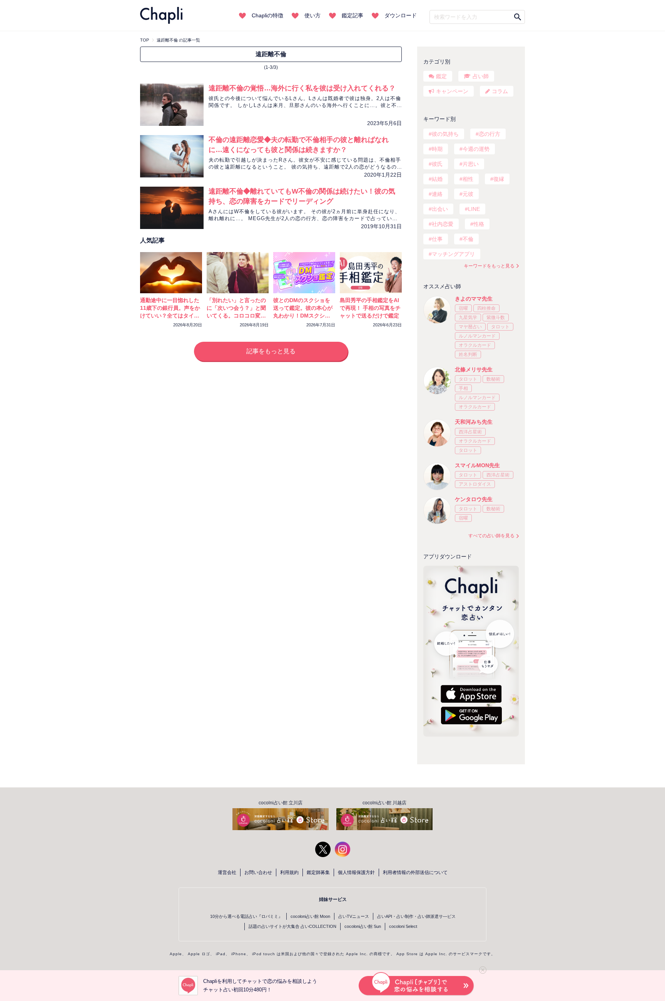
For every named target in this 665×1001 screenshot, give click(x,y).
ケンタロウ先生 (474, 499)
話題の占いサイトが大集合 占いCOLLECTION (292, 926)
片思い (471, 164)
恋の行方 (489, 134)
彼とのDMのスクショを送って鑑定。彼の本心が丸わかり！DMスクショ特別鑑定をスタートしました (302, 315)
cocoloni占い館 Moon (310, 916)
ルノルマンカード (477, 336)
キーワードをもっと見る (489, 266)
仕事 (437, 239)
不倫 (468, 239)
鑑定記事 (352, 15)
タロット (500, 326)
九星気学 (468, 317)
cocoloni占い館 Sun (362, 926)
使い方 (312, 15)
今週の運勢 (476, 149)
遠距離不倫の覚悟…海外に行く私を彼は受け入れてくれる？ (302, 88)
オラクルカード (475, 345)
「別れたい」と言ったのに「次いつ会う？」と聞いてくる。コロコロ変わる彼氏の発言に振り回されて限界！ (236, 315)
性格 (478, 224)
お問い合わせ (258, 872)
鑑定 (441, 76)
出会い (440, 209)
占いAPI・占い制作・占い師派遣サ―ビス (416, 916)
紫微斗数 (495, 317)
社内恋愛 (442, 224)
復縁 (498, 179)
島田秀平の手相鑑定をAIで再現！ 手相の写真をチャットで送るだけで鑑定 (370, 308)
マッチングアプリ (453, 254)
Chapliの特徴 (267, 15)
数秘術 (493, 379)
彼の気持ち (445, 134)
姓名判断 (468, 354)
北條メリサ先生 (474, 369)
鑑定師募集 (318, 872)
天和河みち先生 (474, 422)
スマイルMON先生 (477, 465)
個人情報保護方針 (356, 872)
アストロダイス (475, 484)
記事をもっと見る (271, 351)
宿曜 (463, 308)
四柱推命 (486, 308)
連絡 (437, 194)
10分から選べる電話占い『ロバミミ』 (246, 916)
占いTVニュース (353, 916)
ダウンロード (400, 15)
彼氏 (437, 164)
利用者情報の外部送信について (415, 872)
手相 (463, 388)
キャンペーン (452, 91)
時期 (437, 149)
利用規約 (289, 872)
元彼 (468, 194)
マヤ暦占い (470, 326)
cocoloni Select (403, 926)
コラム (500, 91)
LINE (474, 209)
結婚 (437, 179)
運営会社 (227, 872)
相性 (468, 179)
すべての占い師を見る (491, 535)
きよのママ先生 (474, 299)
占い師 (481, 76)
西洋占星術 (470, 431)
